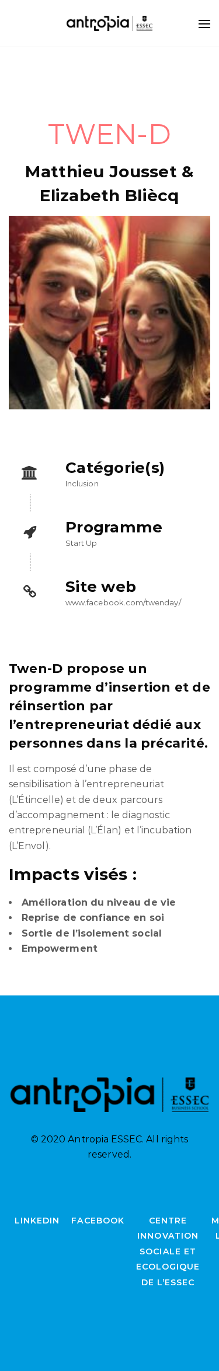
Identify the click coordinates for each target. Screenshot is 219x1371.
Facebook (97, 1220)
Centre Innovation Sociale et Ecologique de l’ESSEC (168, 1251)
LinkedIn (37, 1220)
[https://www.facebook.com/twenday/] (109, 312)
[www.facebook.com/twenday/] (109, 592)
